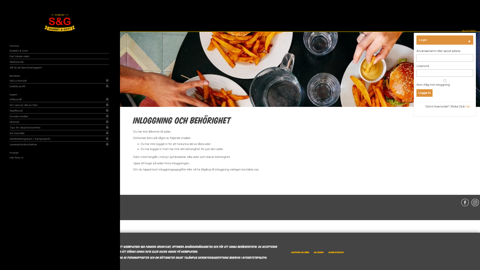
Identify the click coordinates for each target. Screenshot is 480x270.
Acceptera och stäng (300, 252)
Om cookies (319, 252)
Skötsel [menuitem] (14, 121)
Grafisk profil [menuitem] (58, 86)
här (468, 106)
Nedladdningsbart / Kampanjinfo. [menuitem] (30, 138)
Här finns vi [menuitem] (16, 157)
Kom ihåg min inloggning (433, 84)
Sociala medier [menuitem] (19, 116)
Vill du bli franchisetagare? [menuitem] (26, 67)
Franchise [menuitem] (14, 46)
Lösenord (422, 66)
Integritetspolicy (336, 252)
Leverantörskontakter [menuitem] (58, 144)
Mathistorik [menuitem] (17, 61)
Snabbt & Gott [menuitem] (19, 50)
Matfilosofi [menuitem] (16, 110)
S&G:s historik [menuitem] (18, 80)
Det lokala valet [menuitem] (19, 56)
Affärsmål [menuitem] (16, 99)
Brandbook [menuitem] (15, 76)
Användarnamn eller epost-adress (438, 51)
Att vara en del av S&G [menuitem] (24, 105)
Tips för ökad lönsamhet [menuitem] (25, 127)
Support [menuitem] (13, 94)
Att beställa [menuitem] (17, 133)
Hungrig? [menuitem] (14, 153)
